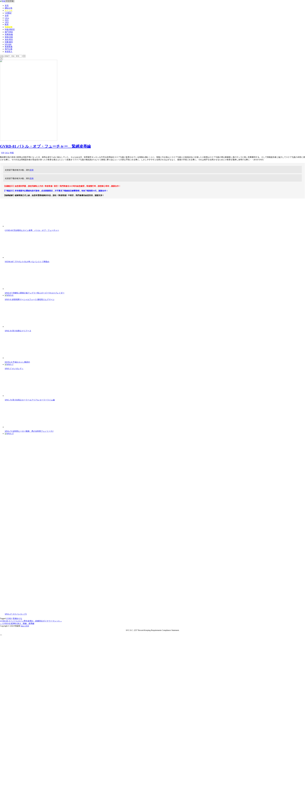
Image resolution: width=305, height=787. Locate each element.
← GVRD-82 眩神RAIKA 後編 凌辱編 (17, 623)
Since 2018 (24, 626)
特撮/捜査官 (10, 29)
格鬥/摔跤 (9, 32)
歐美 (7, 24)
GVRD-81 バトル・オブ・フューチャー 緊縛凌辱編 (45, 146)
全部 (7, 16)
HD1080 (8, 44)
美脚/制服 (9, 34)
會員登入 (8, 52)
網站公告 (8, 8)
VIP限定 (8, 13)
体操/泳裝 (9, 37)
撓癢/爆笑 (9, 42)
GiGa (7, 18)
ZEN (7, 20)
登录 (32, 170)
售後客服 (8, 47)
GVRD (9, 618)
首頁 (7, 6)
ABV (7, 22)
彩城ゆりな (17, 618)
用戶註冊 (8, 49)
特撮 (12, 153)
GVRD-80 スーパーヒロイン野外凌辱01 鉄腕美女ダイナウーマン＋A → (31, 621)
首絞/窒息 (9, 39)
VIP (2, 153)
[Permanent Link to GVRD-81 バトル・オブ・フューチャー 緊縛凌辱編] (28, 140)
